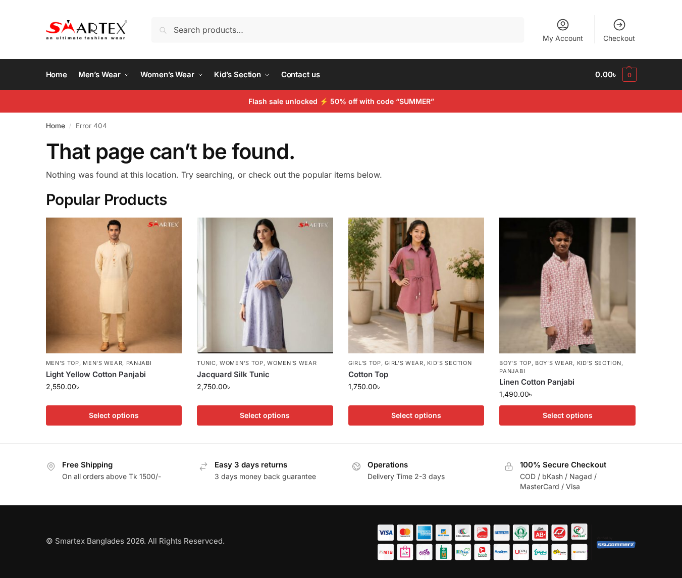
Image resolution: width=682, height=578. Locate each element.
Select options (114, 415)
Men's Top (62, 362)
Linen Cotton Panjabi (536, 382)
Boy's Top (515, 362)
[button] (615, 75)
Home (55, 126)
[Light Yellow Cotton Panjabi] (114, 286)
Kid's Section (449, 362)
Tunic (206, 362)
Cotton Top (368, 374)
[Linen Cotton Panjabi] (567, 286)
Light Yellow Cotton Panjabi (96, 374)
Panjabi (139, 362)
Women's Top (242, 362)
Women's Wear (292, 362)
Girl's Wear (404, 362)
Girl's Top (364, 362)
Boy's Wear (554, 362)
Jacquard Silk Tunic (233, 374)
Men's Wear (102, 362)
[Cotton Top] (416, 286)
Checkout (619, 38)
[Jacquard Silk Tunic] (265, 286)
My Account (563, 38)
